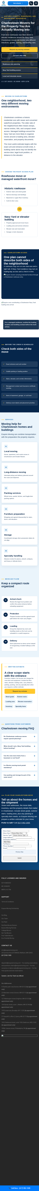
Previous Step (19, 852)
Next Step (7, 842)
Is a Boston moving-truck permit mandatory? (15, 766)
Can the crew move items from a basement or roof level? (15, 757)
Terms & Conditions (8, 901)
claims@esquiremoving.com (20, 965)
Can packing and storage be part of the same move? (17, 776)
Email (5, 848)
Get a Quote (17, 3)
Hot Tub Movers (6, 933)
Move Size (6, 833)
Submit (19, 858)
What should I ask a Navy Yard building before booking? (17, 747)
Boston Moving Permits (9, 928)
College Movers (6, 930)
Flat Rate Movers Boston (9, 925)
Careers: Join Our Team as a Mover (13, 976)
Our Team (5, 918)
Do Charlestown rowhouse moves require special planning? (15, 737)
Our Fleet (4, 922)
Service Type (7, 835)
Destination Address (9, 839)
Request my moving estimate (19, 49)
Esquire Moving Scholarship (10, 908)
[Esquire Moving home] (4, 3)
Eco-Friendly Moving (8, 938)
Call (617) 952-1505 (19, 55)
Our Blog (4, 915)
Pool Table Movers (7, 935)
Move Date (6, 831)
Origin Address (7, 837)
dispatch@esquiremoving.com (11, 963)
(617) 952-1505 (24, 823)
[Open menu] (36, 3)
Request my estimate (20, 691)
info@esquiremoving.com (10, 950)
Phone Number (8, 846)
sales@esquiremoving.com (22, 968)
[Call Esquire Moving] (31, 3)
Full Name (6, 844)
